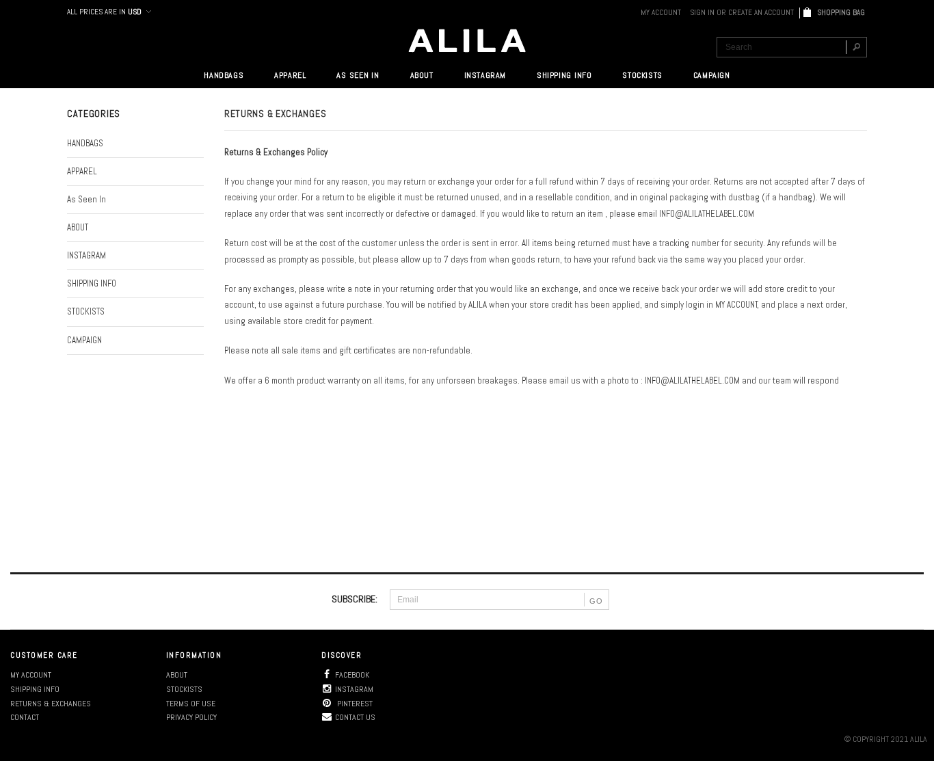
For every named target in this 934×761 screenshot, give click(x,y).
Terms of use (190, 703)
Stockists (184, 689)
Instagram (354, 689)
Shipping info (34, 689)
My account (30, 674)
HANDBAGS (223, 75)
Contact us (355, 717)
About (176, 674)
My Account (661, 12)
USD (135, 11)
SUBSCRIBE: (354, 599)
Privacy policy (191, 717)
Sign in (702, 12)
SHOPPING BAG (842, 12)
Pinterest (354, 703)
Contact (24, 717)
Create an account (761, 12)
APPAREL (290, 75)
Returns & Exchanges (50, 703)
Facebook (352, 674)
